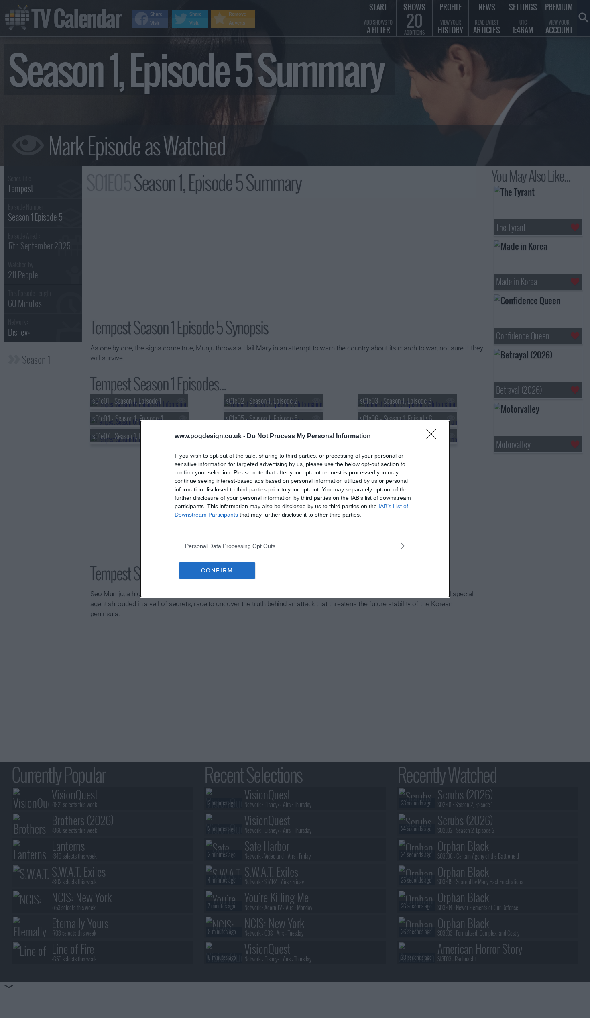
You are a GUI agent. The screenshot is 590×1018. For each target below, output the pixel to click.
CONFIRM (217, 570)
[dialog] (295, 509)
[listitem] (295, 546)
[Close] (433, 436)
